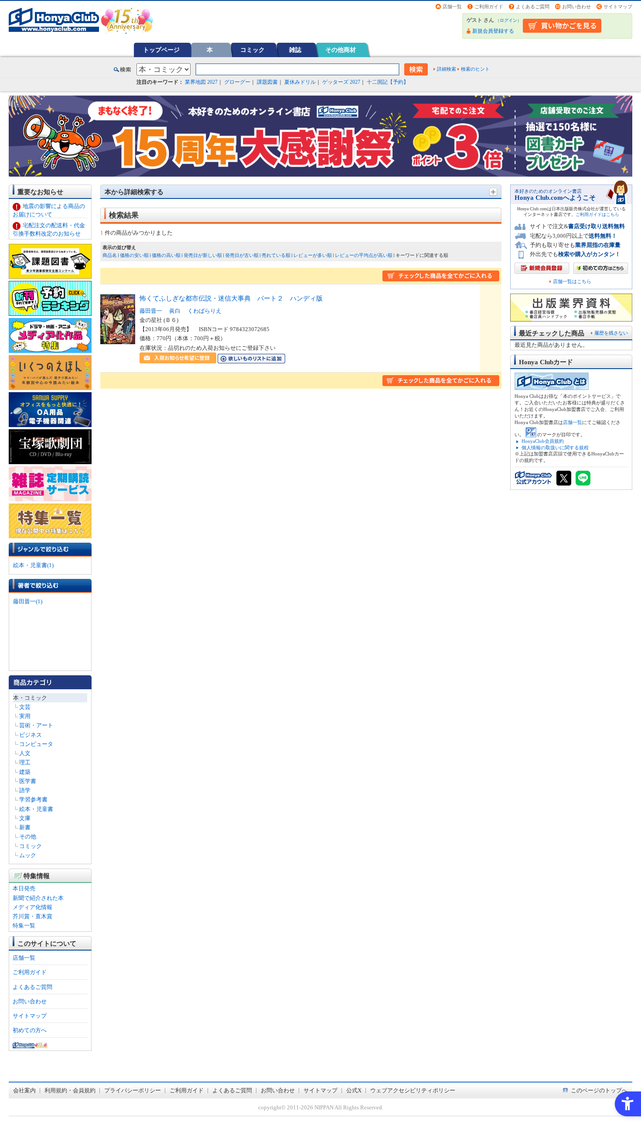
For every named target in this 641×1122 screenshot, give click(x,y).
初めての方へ (30, 1030)
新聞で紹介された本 (38, 898)
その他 (27, 836)
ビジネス (30, 735)
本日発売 (24, 888)
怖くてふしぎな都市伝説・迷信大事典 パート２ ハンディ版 (231, 298)
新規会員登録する (493, 31)
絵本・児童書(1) (33, 565)
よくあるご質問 (532, 6)
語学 (25, 790)
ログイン (508, 20)
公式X (353, 1090)
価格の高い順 (166, 255)
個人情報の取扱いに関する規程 (555, 447)
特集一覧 (24, 925)
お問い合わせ (576, 6)
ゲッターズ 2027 (341, 82)
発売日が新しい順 (203, 255)
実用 (25, 716)
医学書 (27, 781)
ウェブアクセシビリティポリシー (412, 1090)
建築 (25, 772)
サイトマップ (617, 6)
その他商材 (340, 49)
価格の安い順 (134, 255)
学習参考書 (33, 799)
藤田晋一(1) (27, 601)
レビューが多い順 (312, 255)
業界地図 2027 (201, 82)
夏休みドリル (300, 82)
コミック (252, 49)
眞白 (175, 311)
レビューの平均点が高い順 (363, 255)
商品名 (109, 255)
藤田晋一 (151, 311)
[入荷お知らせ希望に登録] (178, 359)
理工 (25, 762)
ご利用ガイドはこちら (597, 214)
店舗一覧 (452, 6)
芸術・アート (36, 725)
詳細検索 (446, 69)
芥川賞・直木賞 (32, 916)
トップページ (161, 49)
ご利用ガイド (488, 6)
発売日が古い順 (242, 255)
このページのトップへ (599, 1090)
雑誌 (295, 49)
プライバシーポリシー (132, 1090)
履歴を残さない (611, 332)
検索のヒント (475, 69)
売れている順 (276, 255)
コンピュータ (36, 744)
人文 (25, 753)
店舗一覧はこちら (572, 281)
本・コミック (30, 697)
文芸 (25, 707)
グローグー (237, 82)
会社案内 (24, 1090)
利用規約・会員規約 (69, 1090)
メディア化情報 (32, 907)
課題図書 (267, 82)
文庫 (25, 818)
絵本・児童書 (36, 809)
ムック (27, 855)
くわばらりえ (205, 311)
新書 (25, 827)
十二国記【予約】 (388, 82)
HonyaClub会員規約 (543, 441)
